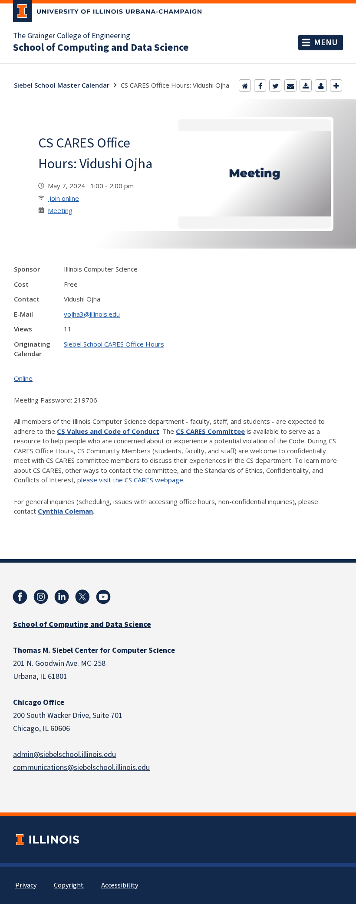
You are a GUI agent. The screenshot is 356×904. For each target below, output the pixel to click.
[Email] (290, 85)
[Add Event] (336, 85)
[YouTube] (103, 596)
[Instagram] (40, 596)
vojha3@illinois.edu (92, 314)
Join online (63, 198)
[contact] (321, 85)
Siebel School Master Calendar (61, 85)
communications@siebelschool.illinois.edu (81, 767)
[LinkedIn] (61, 596)
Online (23, 378)
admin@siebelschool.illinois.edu (64, 754)
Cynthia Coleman (65, 511)
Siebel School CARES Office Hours (114, 344)
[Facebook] (260, 85)
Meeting (60, 210)
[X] (82, 596)
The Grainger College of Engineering (71, 36)
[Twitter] (275, 85)
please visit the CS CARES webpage (130, 479)
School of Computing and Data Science (100, 47)
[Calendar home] (245, 85)
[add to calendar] (306, 85)
